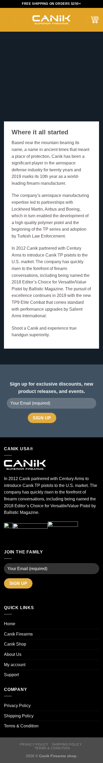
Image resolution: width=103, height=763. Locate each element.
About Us (12, 654)
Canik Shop (15, 644)
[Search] (20, 20)
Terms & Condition (21, 726)
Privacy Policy (17, 705)
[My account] (80, 20)
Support (11, 674)
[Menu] (7, 19)
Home (9, 624)
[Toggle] (97, 664)
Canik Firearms (18, 634)
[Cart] (95, 19)
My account (14, 664)
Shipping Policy (19, 716)
